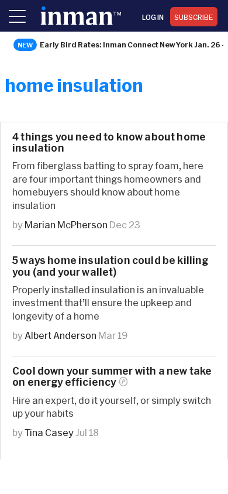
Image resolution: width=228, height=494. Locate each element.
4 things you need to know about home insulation (109, 142)
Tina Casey (49, 432)
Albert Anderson (60, 335)
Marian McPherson (66, 224)
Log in (153, 17)
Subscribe (193, 17)
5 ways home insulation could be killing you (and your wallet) (110, 266)
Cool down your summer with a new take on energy (112, 376)
